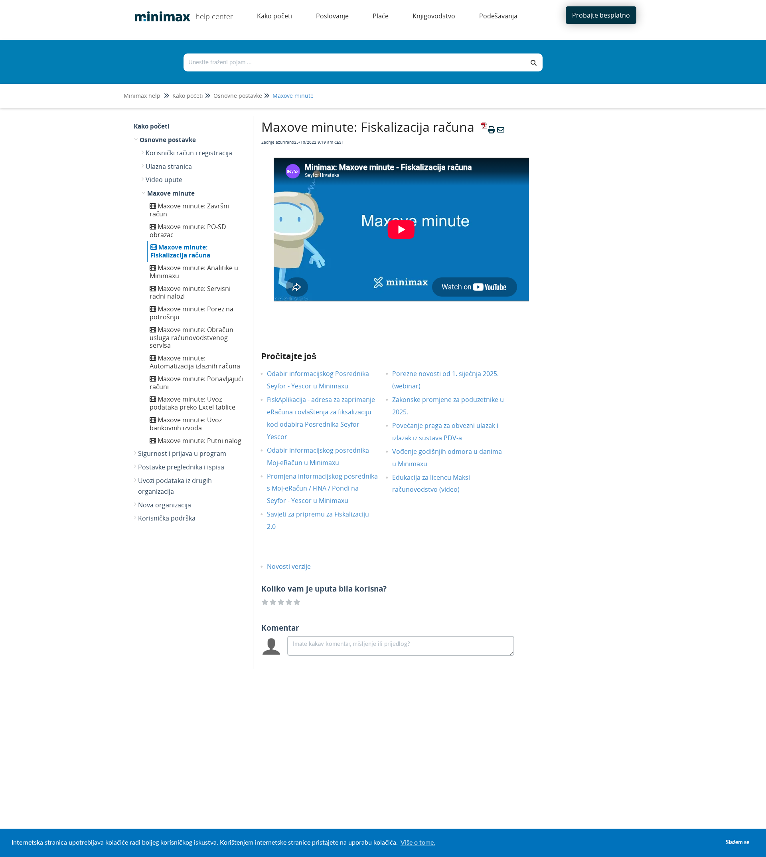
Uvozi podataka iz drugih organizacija (175, 486)
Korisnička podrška (166, 518)
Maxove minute (293, 95)
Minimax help (142, 95)
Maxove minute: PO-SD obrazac (188, 230)
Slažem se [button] (737, 842)
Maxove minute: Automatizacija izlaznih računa (195, 362)
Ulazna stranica (169, 166)
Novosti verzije (295, 566)
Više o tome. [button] (418, 842)
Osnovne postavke (237, 95)
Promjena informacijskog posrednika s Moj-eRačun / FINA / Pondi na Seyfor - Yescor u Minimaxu (322, 488)
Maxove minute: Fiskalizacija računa (180, 251)
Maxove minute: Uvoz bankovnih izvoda (186, 424)
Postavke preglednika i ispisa (181, 467)
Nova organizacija (164, 505)
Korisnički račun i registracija (189, 152)
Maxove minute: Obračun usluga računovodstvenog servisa (191, 337)
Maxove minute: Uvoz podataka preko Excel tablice (192, 403)
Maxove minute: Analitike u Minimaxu (194, 271)
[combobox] (355, 62)
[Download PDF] (482, 130)
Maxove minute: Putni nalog (198, 440)
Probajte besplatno (601, 15)
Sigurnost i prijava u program (182, 453)
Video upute (164, 179)
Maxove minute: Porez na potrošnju (191, 313)
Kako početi (187, 95)
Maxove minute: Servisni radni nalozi (190, 292)
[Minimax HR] (159, 10)
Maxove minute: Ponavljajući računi (196, 382)
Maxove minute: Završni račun (189, 210)
